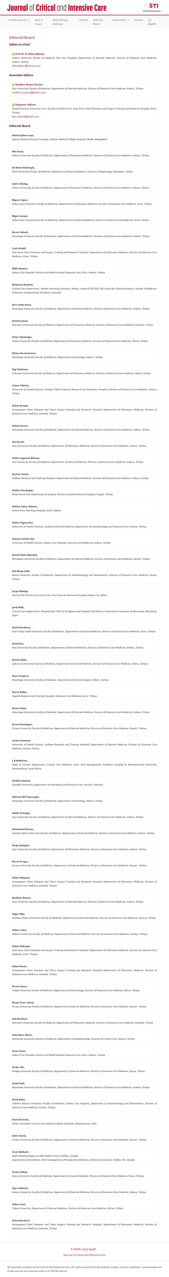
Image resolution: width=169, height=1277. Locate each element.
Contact (138, 19)
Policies (83, 19)
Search (152, 23)
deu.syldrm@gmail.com (25, 116)
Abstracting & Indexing (60, 21)
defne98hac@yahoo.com (26, 65)
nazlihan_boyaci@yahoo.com (29, 92)
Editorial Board (98, 21)
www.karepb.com (152, 1267)
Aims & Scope (39, 21)
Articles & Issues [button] (18, 19)
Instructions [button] (120, 19)
